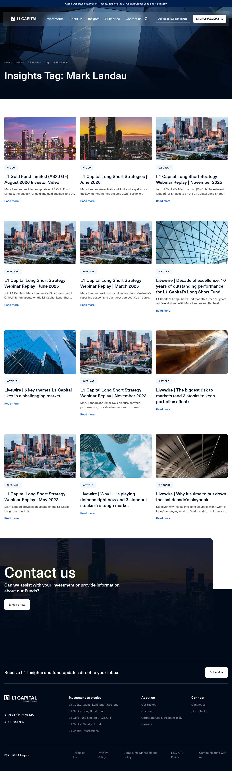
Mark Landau (60, 62)
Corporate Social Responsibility (161, 717)
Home (7, 62)
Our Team (147, 711)
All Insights (34, 62)
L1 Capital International (84, 731)
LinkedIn (197, 711)
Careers (146, 724)
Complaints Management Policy (140, 755)
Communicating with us (212, 755)
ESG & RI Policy (177, 755)
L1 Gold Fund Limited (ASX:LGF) (90, 717)
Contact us (198, 704)
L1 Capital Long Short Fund (86, 711)
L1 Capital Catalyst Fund (85, 724)
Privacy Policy (103, 755)
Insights (19, 62)
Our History (148, 704)
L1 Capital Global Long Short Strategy (93, 704)
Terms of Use (79, 755)
